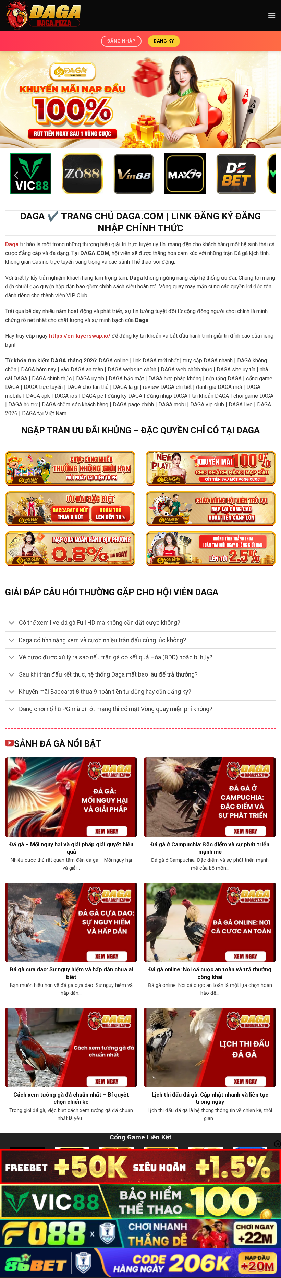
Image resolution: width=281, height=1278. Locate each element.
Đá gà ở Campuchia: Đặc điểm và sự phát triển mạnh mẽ (209, 848)
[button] (272, 15)
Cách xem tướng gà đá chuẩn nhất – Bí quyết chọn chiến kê (71, 1098)
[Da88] (82, 174)
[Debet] (185, 174)
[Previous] (17, 175)
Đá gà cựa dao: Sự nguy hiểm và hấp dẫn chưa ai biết (71, 973)
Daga (12, 244)
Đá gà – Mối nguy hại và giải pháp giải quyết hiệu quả (71, 848)
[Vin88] (133, 174)
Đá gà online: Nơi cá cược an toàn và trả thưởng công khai (209, 973)
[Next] (264, 175)
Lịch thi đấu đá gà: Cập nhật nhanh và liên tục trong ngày (210, 1098)
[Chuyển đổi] (12, 623)
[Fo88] (31, 174)
